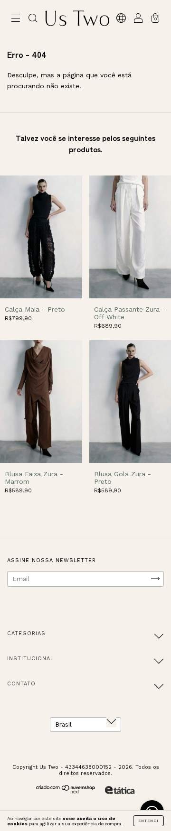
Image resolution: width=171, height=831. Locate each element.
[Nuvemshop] (65, 791)
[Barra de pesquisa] (33, 19)
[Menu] (15, 19)
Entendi (148, 821)
